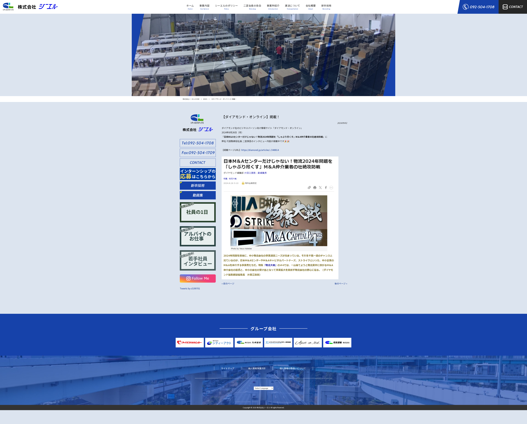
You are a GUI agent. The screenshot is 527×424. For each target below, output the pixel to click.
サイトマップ (227, 368)
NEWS (205, 99)
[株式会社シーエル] (30, 7)
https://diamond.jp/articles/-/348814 (260, 150)
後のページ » (341, 283)
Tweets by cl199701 (190, 288)
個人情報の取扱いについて (293, 368)
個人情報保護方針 (257, 368)
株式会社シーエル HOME (191, 99)
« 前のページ (228, 283)
